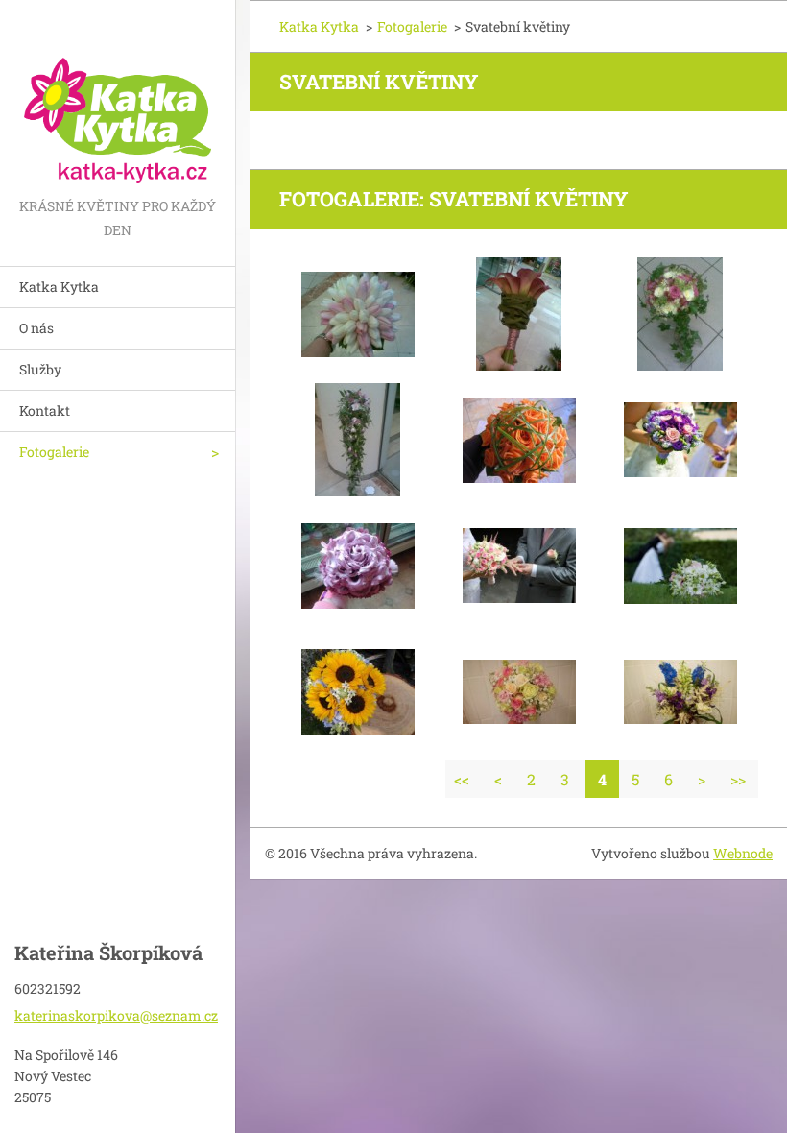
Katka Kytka (59, 286)
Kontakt (44, 410)
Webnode (743, 853)
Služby (40, 369)
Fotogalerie (54, 452)
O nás (36, 328)
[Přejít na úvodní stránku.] (117, 97)
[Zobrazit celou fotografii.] (358, 314)
